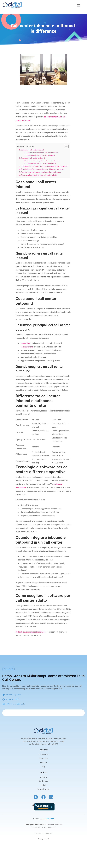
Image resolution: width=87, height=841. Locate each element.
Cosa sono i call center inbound (32, 150)
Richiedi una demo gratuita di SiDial (30, 632)
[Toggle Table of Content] (65, 146)
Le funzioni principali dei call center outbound (43, 161)
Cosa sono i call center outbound (33, 158)
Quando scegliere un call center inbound (41, 155)
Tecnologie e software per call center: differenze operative (42, 169)
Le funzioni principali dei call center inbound (42, 153)
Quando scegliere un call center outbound (41, 163)
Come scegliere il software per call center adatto (39, 175)
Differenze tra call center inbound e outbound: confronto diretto (44, 166)
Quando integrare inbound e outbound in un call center (41, 172)
